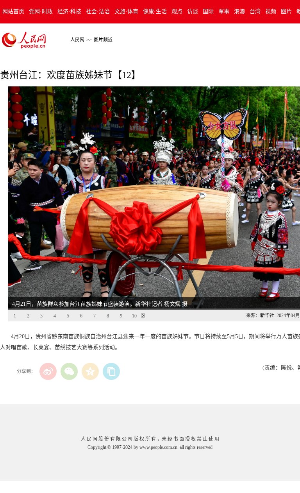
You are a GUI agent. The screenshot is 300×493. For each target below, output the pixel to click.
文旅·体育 (126, 11)
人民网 (77, 40)
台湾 (255, 11)
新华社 (267, 315)
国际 (208, 11)
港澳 (239, 11)
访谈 (192, 11)
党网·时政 (41, 11)
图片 (286, 11)
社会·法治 (98, 11)
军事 (223, 11)
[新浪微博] (48, 371)
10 (134, 316)
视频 (270, 11)
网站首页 (13, 11)
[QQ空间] (90, 371)
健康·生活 (155, 11)
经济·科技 (69, 11)
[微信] (69, 371)
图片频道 (103, 40)
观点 (176, 11)
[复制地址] (111, 371)
